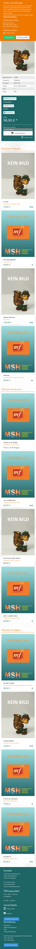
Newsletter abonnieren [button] (11, 919)
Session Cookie (9, 23)
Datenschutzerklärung (10, 17)
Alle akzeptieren (9, 37)
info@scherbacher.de (14, 886)
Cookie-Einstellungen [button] (11, 945)
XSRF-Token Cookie (10, 25)
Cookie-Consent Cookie (12, 26)
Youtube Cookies (10, 33)
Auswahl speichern (22, 37)
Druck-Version (10, 129)
